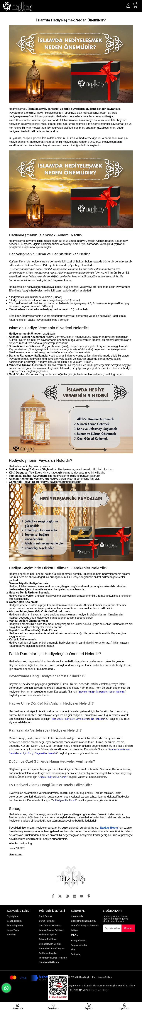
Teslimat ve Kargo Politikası (53, 958)
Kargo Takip (13, 930)
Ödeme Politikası (48, 939)
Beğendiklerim (14, 921)
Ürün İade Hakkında (49, 962)
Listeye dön (15, 854)
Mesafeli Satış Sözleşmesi (85, 926)
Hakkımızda (77, 916)
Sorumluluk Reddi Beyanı (52, 948)
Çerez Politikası (47, 921)
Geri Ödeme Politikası (50, 926)
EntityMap (76, 954)
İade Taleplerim (15, 926)
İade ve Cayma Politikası (51, 930)
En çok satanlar (79, 945)
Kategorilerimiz (79, 940)
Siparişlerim (13, 916)
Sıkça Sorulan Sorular (50, 944)
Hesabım (11, 935)
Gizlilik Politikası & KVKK (83, 921)
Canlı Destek (45, 916)
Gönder (128, 928)
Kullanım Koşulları (48, 935)
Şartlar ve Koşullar (48, 953)
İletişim (74, 930)
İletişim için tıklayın (99, 990)
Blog (73, 950)
